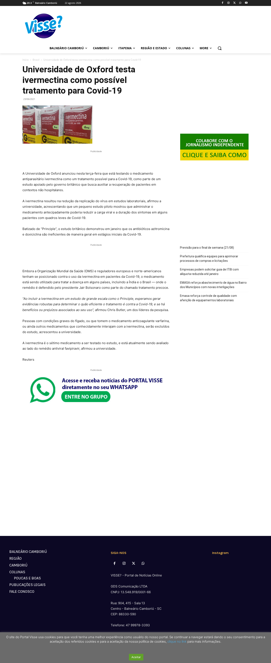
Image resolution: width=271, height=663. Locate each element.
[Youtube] (246, 3)
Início (25, 60)
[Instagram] (228, 3)
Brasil (36, 60)
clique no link (177, 641)
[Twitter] (234, 3)
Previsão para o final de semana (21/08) (207, 247)
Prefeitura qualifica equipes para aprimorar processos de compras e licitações (209, 258)
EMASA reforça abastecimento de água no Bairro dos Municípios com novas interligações (213, 285)
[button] (219, 48)
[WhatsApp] (240, 3)
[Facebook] (222, 3)
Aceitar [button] (136, 657)
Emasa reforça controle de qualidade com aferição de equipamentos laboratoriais (208, 298)
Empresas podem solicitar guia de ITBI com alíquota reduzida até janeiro (209, 272)
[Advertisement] (96, 160)
